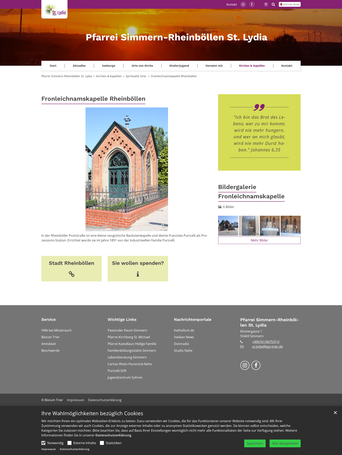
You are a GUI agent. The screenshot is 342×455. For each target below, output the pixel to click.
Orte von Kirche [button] (142, 65)
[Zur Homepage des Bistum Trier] (290, 4)
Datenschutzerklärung (113, 435)
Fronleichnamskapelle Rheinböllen (174, 76)
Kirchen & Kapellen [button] (252, 65)
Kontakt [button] (286, 65)
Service (48, 319)
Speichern (255, 443)
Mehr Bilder (259, 240)
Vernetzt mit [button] (214, 65)
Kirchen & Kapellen (109, 76)
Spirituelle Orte (136, 76)
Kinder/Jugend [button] (179, 65)
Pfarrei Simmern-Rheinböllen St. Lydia (66, 76)
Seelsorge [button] (108, 65)
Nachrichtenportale (193, 319)
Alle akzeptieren (285, 443)
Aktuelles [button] (79, 65)
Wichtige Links (122, 319)
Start (53, 65)
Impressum (48, 449)
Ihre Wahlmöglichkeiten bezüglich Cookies (92, 413)
